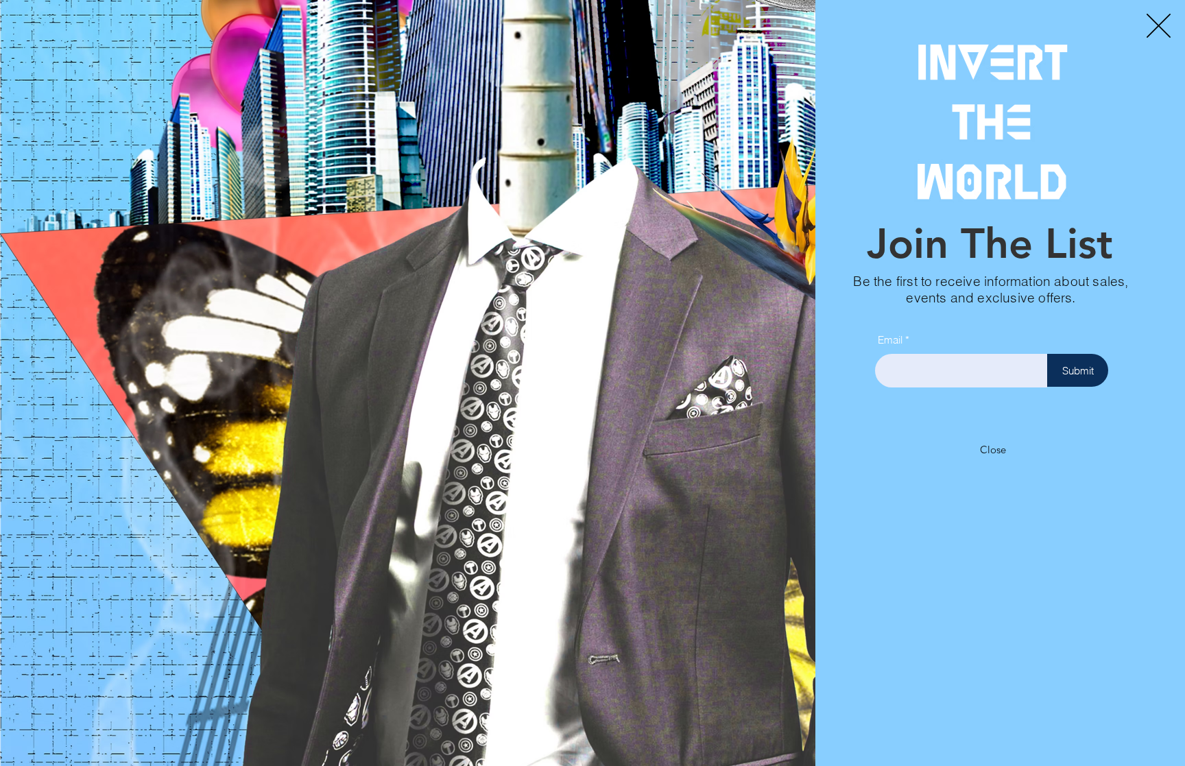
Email (890, 340)
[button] (1159, 26)
